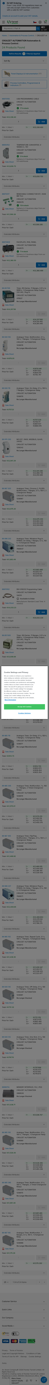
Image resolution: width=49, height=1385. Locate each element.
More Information (10, 700)
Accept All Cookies (24, 706)
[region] (24, 692)
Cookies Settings (24, 713)
